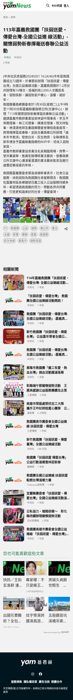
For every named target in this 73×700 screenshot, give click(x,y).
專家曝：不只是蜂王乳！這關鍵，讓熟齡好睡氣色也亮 (35, 582)
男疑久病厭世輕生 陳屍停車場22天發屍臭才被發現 (58, 582)
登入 (66, 5)
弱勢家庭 (35, 240)
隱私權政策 (30, 681)
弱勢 (34, 228)
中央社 (7, 57)
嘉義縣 (44, 234)
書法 (54, 228)
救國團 (15, 228)
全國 (7, 234)
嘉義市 (22, 240)
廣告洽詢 (44, 681)
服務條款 (16, 681)
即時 (13, 17)
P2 (5, 228)
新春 (15, 234)
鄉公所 (44, 228)
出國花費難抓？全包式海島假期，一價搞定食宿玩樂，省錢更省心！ (12, 618)
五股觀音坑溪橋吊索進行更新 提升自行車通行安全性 (57, 618)
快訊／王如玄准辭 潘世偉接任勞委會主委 (13, 582)
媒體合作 (56, 681)
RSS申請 (57, 5)
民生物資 (9, 240)
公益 (25, 228)
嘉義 (33, 234)
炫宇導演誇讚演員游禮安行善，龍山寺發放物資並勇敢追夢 (35, 618)
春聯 (24, 234)
